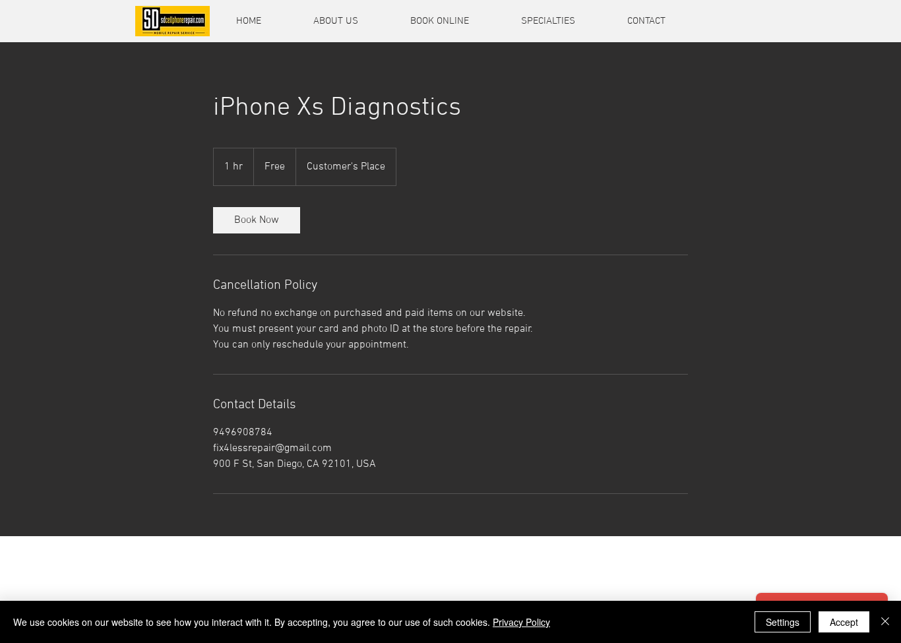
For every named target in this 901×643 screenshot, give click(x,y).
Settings (782, 621)
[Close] (885, 621)
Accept (844, 621)
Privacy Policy (521, 621)
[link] (256, 220)
